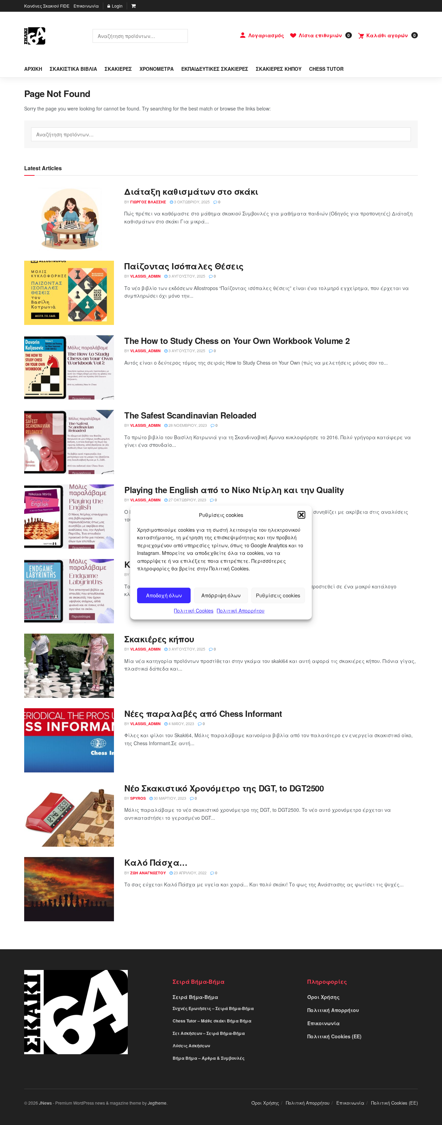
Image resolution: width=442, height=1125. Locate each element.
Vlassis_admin (145, 276)
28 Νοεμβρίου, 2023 (187, 425)
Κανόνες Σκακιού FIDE (46, 6)
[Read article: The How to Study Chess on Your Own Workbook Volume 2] (69, 367)
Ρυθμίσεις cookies (278, 595)
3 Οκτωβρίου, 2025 (191, 201)
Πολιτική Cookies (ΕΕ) (334, 1036)
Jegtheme (157, 1103)
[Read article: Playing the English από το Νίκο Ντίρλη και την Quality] (69, 516)
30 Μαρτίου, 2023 (169, 798)
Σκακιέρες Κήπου (278, 68)
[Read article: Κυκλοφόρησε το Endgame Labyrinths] (69, 591)
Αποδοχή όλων (164, 595)
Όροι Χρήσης (323, 996)
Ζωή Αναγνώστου (148, 872)
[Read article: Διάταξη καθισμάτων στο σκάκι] (69, 218)
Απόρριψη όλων (221, 595)
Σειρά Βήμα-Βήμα (195, 996)
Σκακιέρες (118, 68)
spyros (138, 798)
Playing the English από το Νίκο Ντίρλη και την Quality (234, 490)
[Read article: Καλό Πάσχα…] (69, 889)
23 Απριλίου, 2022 (189, 872)
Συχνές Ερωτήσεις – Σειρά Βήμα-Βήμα (213, 1008)
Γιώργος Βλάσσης (148, 201)
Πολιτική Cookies (193, 610)
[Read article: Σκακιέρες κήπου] (69, 666)
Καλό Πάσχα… (156, 862)
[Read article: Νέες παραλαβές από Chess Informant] (69, 740)
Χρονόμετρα (157, 68)
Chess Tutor (326, 68)
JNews (45, 1103)
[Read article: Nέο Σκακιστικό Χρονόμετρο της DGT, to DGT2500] (69, 815)
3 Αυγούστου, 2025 (186, 276)
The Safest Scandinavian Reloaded (190, 415)
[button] (301, 514)
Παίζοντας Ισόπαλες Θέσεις (184, 266)
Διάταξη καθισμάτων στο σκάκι (191, 191)
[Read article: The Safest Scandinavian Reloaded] (69, 442)
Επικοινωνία (86, 6)
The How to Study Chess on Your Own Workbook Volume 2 (236, 340)
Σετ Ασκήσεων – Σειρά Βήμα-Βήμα (209, 1033)
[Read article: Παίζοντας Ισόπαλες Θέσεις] (69, 293)
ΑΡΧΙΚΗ (33, 68)
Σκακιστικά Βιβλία (73, 68)
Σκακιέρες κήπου (159, 639)
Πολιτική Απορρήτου (241, 610)
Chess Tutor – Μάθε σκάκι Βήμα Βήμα (212, 1021)
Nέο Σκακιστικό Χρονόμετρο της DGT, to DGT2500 (224, 788)
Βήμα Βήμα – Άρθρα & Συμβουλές (208, 1058)
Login (117, 6)
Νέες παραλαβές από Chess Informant (203, 713)
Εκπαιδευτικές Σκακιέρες (214, 68)
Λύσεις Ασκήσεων (191, 1045)
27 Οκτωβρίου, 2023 (186, 499)
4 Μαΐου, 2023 (180, 723)
